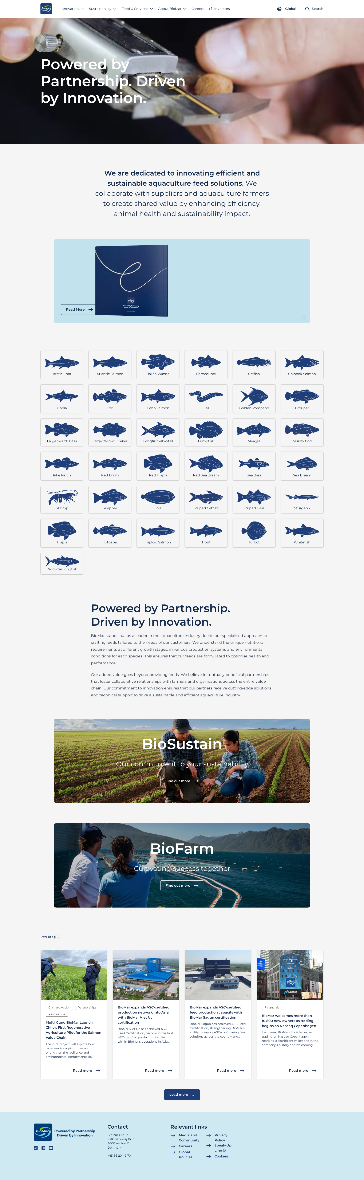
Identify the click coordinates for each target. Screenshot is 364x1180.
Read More (75, 309)
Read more (82, 1071)
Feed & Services (135, 9)
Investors (222, 9)
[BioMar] (46, 9)
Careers (197, 9)
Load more (178, 1095)
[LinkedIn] (36, 1148)
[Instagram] (43, 1148)
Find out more (178, 781)
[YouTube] (51, 1148)
